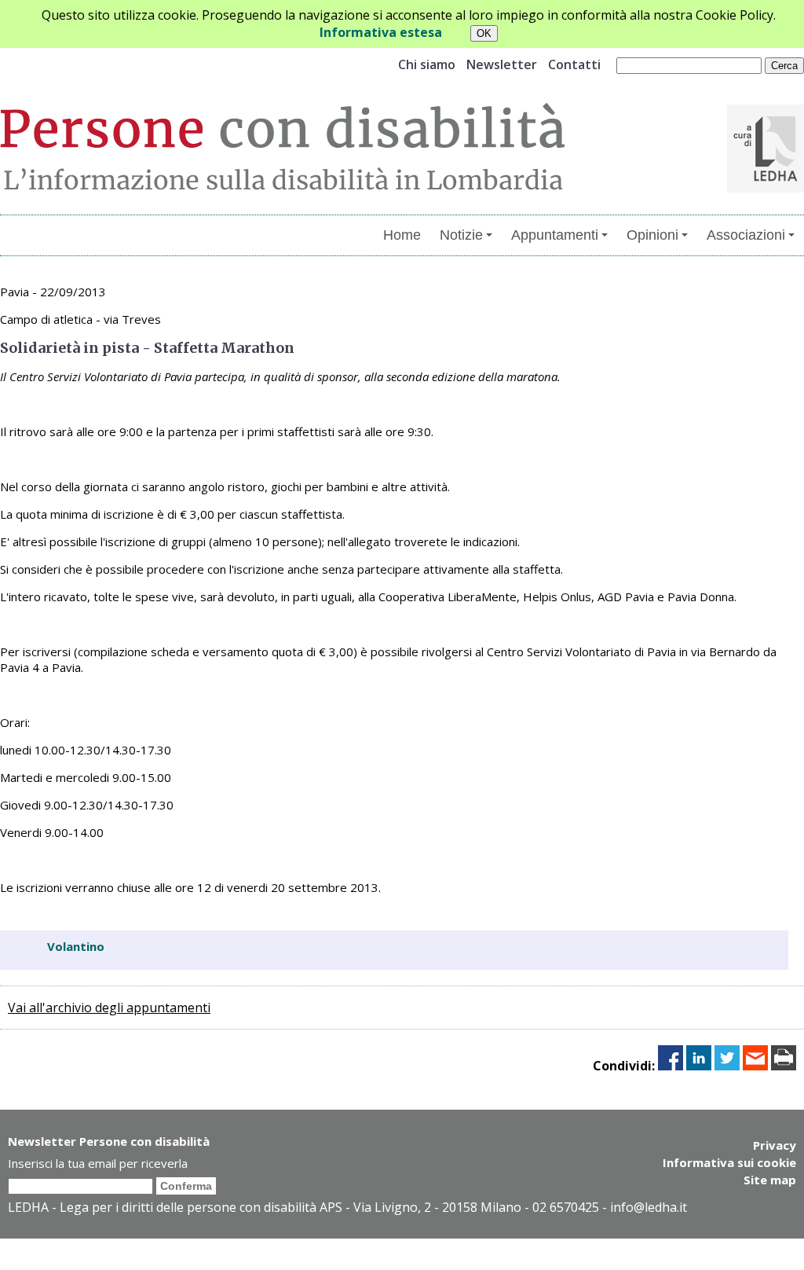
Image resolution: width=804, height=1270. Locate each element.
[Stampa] (783, 1065)
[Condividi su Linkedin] (698, 1065)
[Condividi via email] (755, 1065)
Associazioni (746, 235)
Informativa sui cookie (729, 1162)
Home (402, 235)
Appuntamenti (554, 235)
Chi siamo (426, 64)
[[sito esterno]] (765, 187)
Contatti (574, 64)
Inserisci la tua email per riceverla (98, 1163)
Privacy (774, 1145)
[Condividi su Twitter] (727, 1065)
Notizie (461, 235)
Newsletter (501, 64)
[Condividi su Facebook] (670, 1065)
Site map (770, 1179)
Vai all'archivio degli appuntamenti (109, 1007)
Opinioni (652, 235)
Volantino (75, 946)
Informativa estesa (381, 32)
